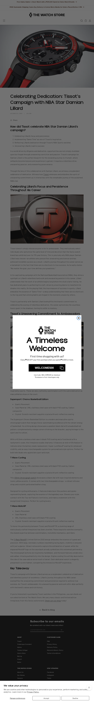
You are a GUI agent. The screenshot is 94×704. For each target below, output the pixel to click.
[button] (47, 368)
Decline (75, 698)
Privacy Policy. (33, 692)
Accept (46, 698)
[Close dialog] (78, 318)
